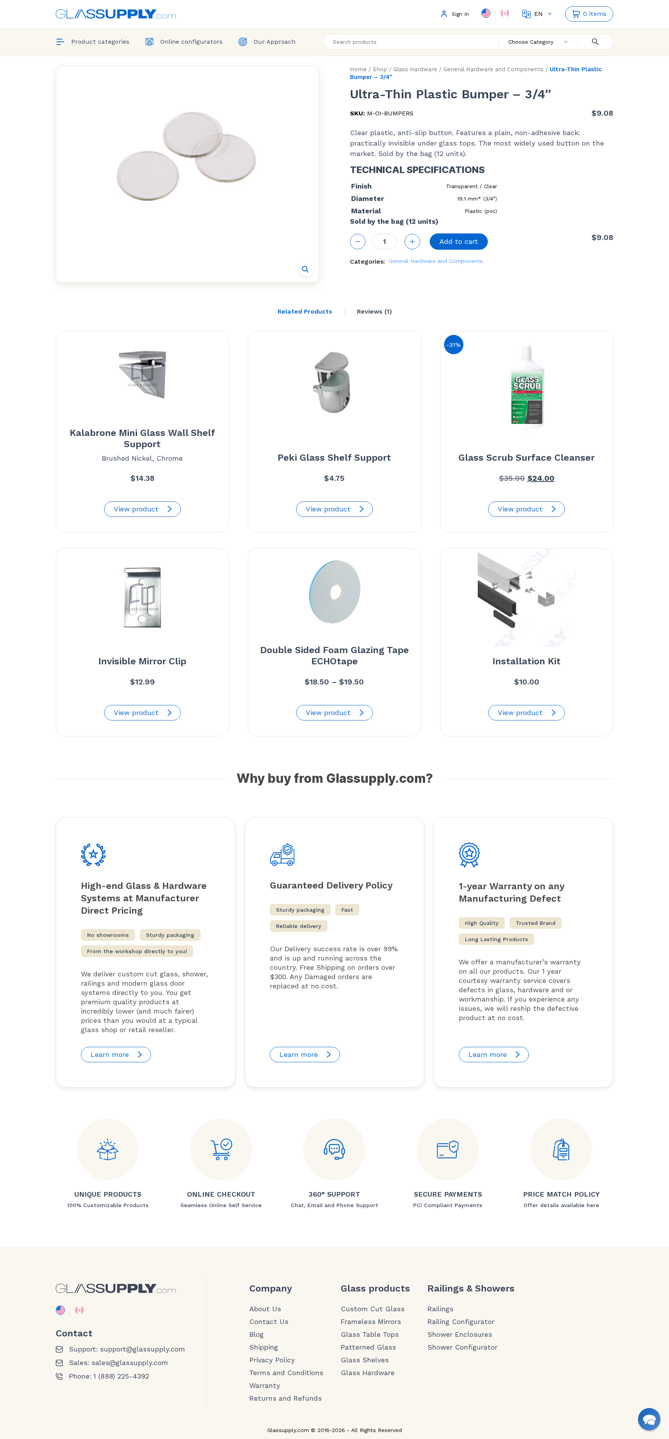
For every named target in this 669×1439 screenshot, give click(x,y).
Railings (440, 1308)
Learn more (110, 1054)
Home (358, 69)
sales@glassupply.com (129, 1362)
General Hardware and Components (493, 69)
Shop (380, 69)
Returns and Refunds (285, 1398)
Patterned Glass (368, 1347)
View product (136, 509)
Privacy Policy (272, 1360)
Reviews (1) (374, 311)
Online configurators (191, 41)
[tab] (305, 312)
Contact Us (268, 1321)
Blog (256, 1334)
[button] (305, 269)
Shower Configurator (462, 1347)
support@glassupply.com (142, 1349)
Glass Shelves (365, 1360)
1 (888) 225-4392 (121, 1376)
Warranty (264, 1385)
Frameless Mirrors (371, 1321)
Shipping (263, 1347)
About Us (265, 1308)
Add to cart (458, 241)
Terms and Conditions (286, 1372)
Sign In (460, 14)
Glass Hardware (415, 69)
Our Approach (274, 41)
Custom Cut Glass (373, 1308)
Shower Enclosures (459, 1334)
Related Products (305, 311)
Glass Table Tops (370, 1334)
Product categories (100, 41)
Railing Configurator (460, 1321)
